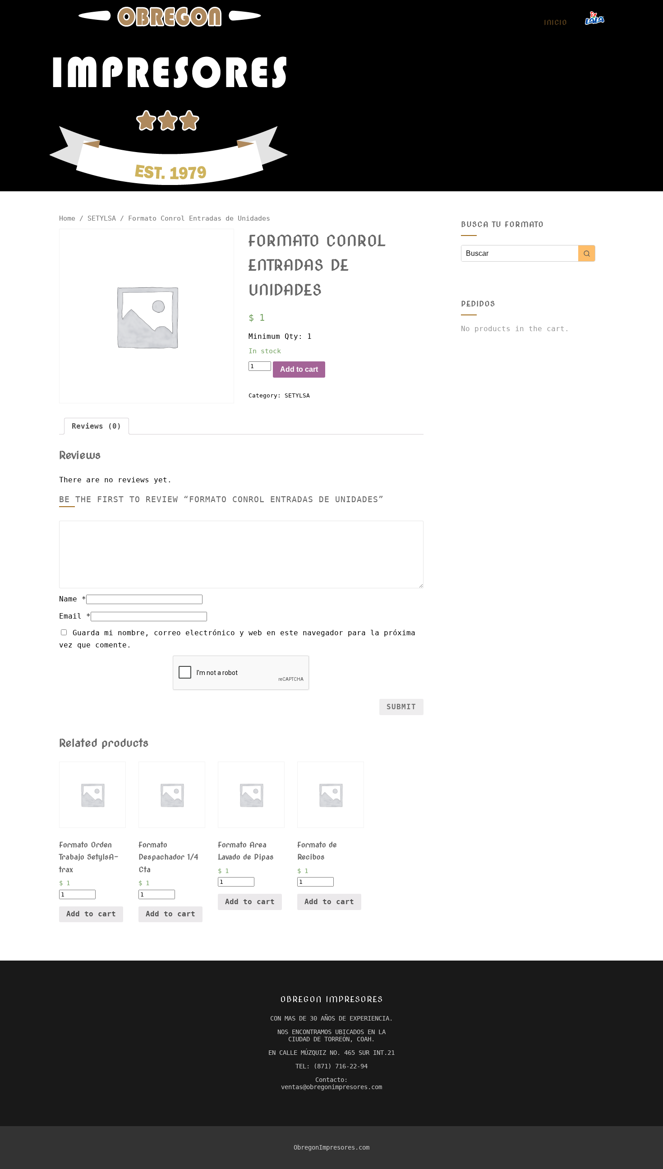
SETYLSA (101, 218)
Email (75, 616)
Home (67, 218)
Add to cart (299, 369)
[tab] (96, 426)
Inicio (555, 22)
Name (72, 599)
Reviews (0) (96, 426)
